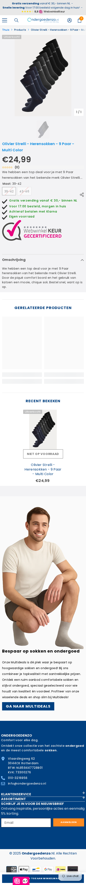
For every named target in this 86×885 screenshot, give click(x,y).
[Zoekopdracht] (16, 20)
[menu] (4, 20)
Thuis (5, 30)
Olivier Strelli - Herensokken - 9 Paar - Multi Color (42, 469)
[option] (43, 75)
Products (20, 30)
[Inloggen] (69, 20)
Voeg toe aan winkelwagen (43, 878)
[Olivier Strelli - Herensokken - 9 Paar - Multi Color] (43, 429)
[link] (22, 374)
